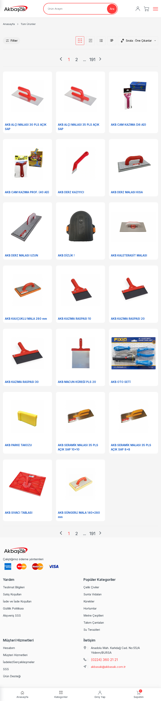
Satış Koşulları (12, 594)
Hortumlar (90, 608)
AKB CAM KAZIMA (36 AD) (128, 124)
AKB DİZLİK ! (66, 255)
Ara (112, 9)
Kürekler (88, 601)
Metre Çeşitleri (93, 615)
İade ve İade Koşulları (17, 601)
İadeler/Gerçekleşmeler (19, 662)
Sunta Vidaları (92, 594)
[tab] (80, 40)
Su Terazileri (91, 629)
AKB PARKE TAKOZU (18, 445)
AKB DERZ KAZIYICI (71, 192)
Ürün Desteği (12, 676)
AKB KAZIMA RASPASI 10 (74, 318)
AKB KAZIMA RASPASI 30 (22, 381)
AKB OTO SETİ (121, 381)
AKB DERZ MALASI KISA (127, 192)
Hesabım (9, 648)
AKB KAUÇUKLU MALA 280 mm (26, 318)
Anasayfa (9, 24)
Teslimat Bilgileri (14, 587)
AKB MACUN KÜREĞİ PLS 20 (77, 381)
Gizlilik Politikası (13, 608)
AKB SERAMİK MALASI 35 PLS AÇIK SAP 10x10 (78, 447)
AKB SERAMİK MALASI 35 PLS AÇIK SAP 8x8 (131, 447)
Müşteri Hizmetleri (15, 655)
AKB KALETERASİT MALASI (129, 255)
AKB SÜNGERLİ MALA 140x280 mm (79, 515)
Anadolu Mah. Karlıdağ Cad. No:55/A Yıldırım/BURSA (115, 650)
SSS (6, 669)
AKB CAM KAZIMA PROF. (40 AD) (27, 192)
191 (92, 59)
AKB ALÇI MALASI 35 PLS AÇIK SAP (78, 127)
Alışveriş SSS (12, 615)
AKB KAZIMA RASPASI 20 (128, 318)
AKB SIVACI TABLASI (18, 512)
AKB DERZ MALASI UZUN (21, 255)
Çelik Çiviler (91, 587)
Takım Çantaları (93, 622)
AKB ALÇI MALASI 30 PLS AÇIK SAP (26, 127)
